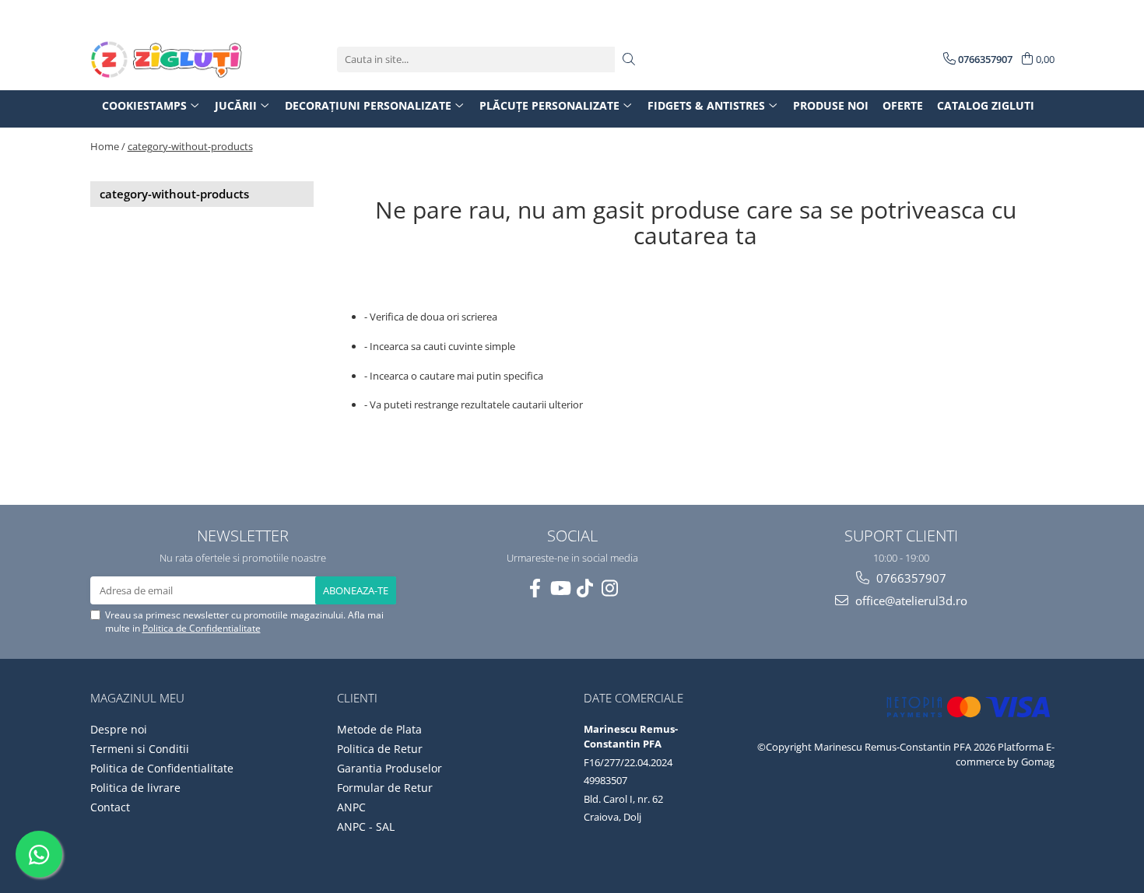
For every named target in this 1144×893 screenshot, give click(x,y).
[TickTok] (584, 588)
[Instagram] (609, 588)
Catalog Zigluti (985, 105)
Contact (110, 807)
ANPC (351, 807)
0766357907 (909, 578)
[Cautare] (629, 59)
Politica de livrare (135, 787)
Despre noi (118, 729)
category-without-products (190, 146)
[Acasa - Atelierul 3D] (168, 59)
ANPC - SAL (366, 826)
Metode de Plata (379, 729)
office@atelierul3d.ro (909, 600)
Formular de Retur (385, 787)
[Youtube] (559, 588)
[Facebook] (534, 588)
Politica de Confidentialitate (201, 628)
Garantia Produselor (389, 768)
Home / (107, 146)
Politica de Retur (380, 748)
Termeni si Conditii (139, 748)
